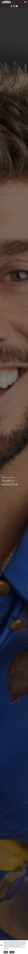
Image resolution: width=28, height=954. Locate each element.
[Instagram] (14, 6)
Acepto (5, 952)
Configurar (6, 948)
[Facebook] (11, 6)
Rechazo (12, 952)
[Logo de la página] (7, 2)
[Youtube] (17, 6)
